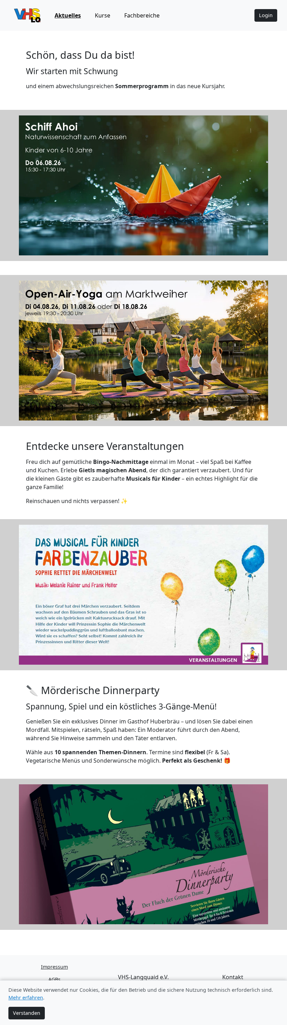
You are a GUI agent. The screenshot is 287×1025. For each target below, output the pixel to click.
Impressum (54, 966)
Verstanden (26, 1013)
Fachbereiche (142, 15)
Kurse (102, 15)
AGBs (54, 979)
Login (266, 15)
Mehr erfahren (25, 997)
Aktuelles (68, 15)
